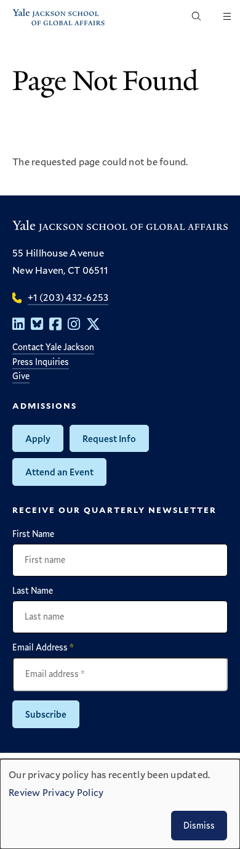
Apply (37, 438)
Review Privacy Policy (56, 791)
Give (21, 376)
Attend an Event (59, 472)
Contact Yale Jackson (53, 347)
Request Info (109, 438)
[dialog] (120, 804)
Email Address (43, 647)
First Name (33, 534)
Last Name (32, 591)
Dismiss (199, 825)
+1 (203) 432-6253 (68, 296)
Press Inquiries (40, 361)
